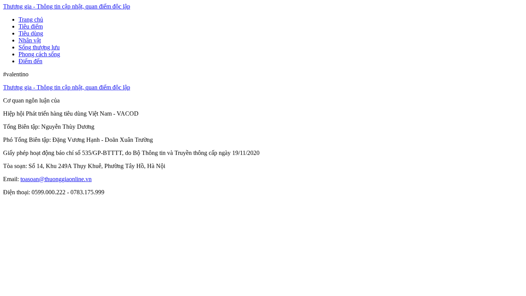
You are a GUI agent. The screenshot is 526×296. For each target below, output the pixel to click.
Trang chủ (30, 19)
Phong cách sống (39, 54)
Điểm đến (30, 61)
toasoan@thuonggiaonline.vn (56, 179)
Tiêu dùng (30, 33)
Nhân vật (29, 40)
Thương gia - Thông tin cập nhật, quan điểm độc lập (66, 6)
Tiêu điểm (30, 26)
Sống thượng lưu (39, 47)
